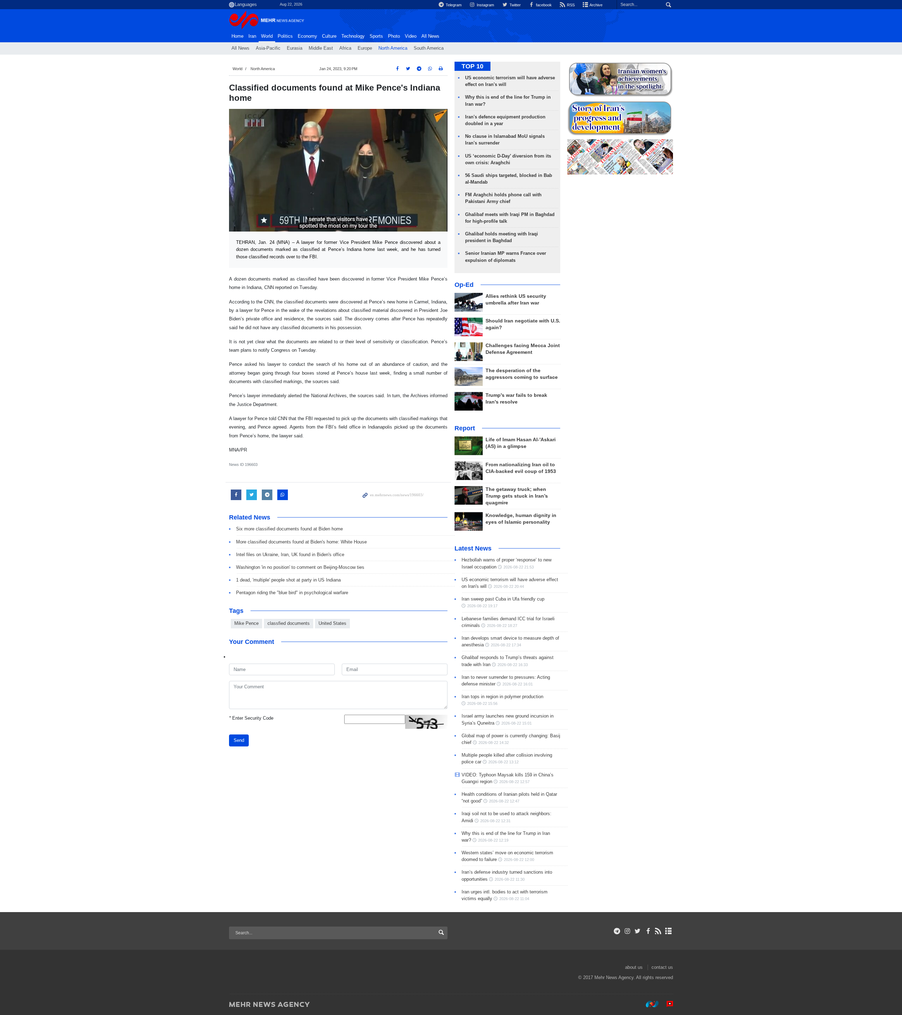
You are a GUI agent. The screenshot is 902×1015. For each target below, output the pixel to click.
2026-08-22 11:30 (510, 879)
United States (332, 623)
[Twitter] (637, 931)
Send (239, 740)
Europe (365, 48)
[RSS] (658, 931)
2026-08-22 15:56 (482, 703)
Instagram (485, 5)
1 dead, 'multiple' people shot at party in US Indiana (288, 580)
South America (429, 48)
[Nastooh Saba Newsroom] (649, 1004)
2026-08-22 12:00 (519, 859)
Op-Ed (464, 284)
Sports (376, 36)
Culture (329, 36)
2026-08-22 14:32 (493, 742)
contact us (662, 967)
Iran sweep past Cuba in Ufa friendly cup (503, 599)
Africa (345, 48)
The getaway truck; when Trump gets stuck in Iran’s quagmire (517, 496)
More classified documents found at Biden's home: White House (301, 542)
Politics (285, 36)
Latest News (473, 548)
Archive (596, 5)
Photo (394, 36)
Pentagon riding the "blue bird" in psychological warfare (292, 592)
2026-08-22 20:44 (509, 586)
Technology (353, 36)
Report (465, 428)
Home (237, 36)
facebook (543, 5)
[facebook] (647, 931)
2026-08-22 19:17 (482, 606)
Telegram (453, 5)
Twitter (514, 5)
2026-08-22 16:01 (517, 684)
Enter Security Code (251, 718)
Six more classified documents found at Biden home (289, 528)
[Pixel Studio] (666, 1004)
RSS (570, 5)
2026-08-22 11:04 (514, 899)
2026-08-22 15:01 (516, 723)
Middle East (321, 48)
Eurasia (294, 48)
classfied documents (288, 623)
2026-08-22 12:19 (493, 840)
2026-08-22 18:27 (502, 625)
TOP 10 (472, 66)
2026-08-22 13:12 (503, 762)
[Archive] (668, 931)
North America (392, 48)
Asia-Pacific (268, 48)
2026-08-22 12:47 (504, 801)
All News (240, 48)
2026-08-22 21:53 (518, 567)
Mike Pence (246, 623)
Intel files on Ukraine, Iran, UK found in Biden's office (290, 554)
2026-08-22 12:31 (495, 821)
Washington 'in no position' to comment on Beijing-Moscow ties (300, 567)
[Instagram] (627, 931)
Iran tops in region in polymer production (502, 696)
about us (634, 967)
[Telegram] (617, 931)
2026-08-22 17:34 (506, 645)
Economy (307, 36)
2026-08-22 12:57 (514, 782)
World (267, 36)
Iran (252, 36)
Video (410, 36)
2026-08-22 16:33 (513, 665)
